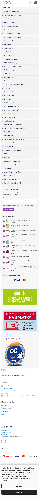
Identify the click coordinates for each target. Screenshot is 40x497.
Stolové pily (7, 74)
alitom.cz (6, 393)
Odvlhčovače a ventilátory (12, 154)
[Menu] (36, 3)
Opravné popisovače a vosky (12, 15)
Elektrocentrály (8, 158)
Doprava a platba (5, 406)
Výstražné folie (8, 176)
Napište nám (4, 434)
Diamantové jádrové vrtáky (12, 34)
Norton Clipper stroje (6, 443)
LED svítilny (7, 19)
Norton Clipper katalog (11, 180)
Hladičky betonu (9, 121)
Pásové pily (7, 88)
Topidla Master (8, 147)
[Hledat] (25, 3)
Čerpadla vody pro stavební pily (13, 85)
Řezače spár (7, 99)
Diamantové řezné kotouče (12, 26)
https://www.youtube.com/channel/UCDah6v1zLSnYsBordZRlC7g (19, 396)
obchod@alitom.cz (8, 386)
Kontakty (3, 414)
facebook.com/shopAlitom (10, 391)
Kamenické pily (8, 77)
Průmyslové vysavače (10, 114)
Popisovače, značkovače (11, 12)
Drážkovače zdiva (9, 92)
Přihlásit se (8, 209)
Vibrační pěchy (8, 136)
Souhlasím (19, 492)
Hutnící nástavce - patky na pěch (14, 139)
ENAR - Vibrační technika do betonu (14, 128)
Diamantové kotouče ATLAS (12, 183)
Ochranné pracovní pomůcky (12, 172)
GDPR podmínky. (29, 205)
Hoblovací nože (8, 52)
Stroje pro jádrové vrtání (11, 110)
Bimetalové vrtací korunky (12, 41)
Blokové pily (7, 81)
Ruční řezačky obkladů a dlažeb (13, 66)
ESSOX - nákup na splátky (7, 439)
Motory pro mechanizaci (11, 143)
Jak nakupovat (4, 430)
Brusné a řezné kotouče (11, 23)
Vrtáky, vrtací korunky (10, 63)
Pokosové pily (8, 56)
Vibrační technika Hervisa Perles (13, 125)
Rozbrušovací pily (9, 96)
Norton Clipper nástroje (6, 441)
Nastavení (19, 486)
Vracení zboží (4, 411)
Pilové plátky (8, 45)
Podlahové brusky (9, 103)
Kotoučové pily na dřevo (11, 59)
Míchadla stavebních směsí (12, 161)
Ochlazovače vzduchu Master (13, 150)
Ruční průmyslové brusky (11, 107)
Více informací (9, 480)
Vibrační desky (8, 132)
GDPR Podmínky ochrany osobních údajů (11, 436)
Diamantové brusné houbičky (12, 37)
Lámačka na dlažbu (9, 118)
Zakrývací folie (8, 169)
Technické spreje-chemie (11, 165)
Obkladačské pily (9, 70)
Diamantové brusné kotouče (12, 30)
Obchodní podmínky (6, 408)
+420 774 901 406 (8, 388)
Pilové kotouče (8, 48)
